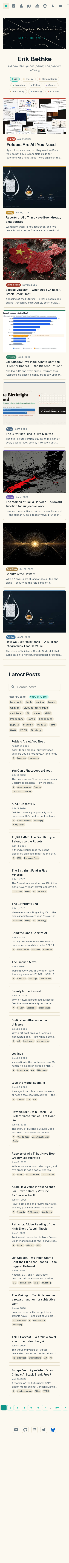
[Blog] (14, 6)
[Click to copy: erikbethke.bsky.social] (53, 1430)
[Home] (6, 6)
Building (37, 91)
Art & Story (18, 91)
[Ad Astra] (37, 6)
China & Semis (49, 79)
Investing (20, 85)
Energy (29, 79)
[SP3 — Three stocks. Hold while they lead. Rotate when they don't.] (21, 6)
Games (52, 85)
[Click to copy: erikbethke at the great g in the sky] (16, 1430)
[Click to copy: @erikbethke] (44, 1430)
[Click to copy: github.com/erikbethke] (25, 1430)
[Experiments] (53, 6)
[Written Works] (29, 6)
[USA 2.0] (45, 6)
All (15, 79)
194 (57, 1407)
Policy (36, 85)
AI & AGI (54, 91)
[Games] (60, 6)
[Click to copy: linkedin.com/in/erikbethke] (34, 1430)
